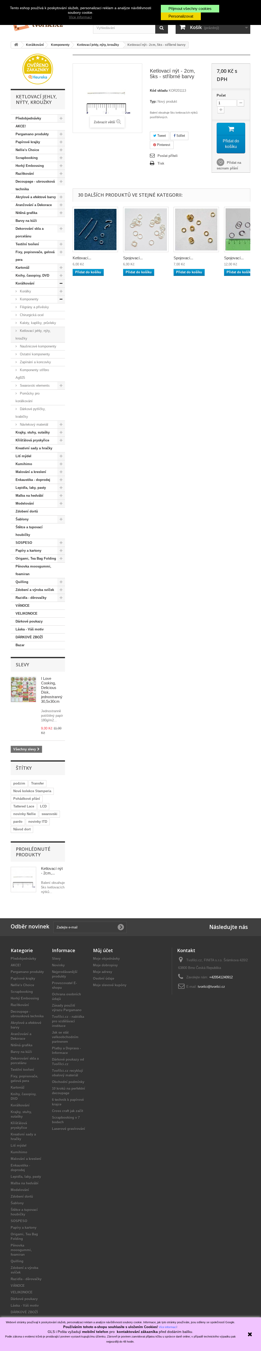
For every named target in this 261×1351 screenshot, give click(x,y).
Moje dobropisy (105, 965)
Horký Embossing (30, 166)
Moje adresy (102, 972)
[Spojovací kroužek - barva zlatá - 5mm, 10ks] (196, 229)
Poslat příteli (168, 156)
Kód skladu (159, 90)
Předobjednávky (28, 118)
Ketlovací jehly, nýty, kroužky (33, 334)
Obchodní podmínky (68, 1082)
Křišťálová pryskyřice (32, 440)
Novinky (58, 965)
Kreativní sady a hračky (34, 448)
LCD (43, 806)
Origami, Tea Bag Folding (36, 558)
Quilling (22, 582)
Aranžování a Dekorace (34, 205)
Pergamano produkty (32, 134)
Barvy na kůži (26, 221)
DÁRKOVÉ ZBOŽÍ (29, 637)
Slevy (22, 664)
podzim (19, 783)
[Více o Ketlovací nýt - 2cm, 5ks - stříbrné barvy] (23, 879)
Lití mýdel (23, 456)
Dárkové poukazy (29, 621)
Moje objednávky (106, 959)
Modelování (25, 503)
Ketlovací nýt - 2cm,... (52, 870)
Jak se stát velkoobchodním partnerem (65, 1037)
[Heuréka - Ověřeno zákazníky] (37, 69)
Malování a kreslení (31, 472)
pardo (17, 821)
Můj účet (103, 950)
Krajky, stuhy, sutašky (33, 432)
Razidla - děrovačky (31, 598)
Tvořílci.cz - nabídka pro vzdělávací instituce (68, 1021)
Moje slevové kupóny (109, 985)
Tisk (161, 163)
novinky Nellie (24, 814)
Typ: (153, 101)
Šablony (22, 519)
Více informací (80, 17)
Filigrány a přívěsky (34, 307)
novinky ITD (37, 821)
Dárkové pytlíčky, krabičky (31, 412)
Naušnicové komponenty (37, 346)
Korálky (25, 291)
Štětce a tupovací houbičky (29, 531)
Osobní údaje (103, 978)
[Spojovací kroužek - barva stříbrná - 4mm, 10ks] (145, 229)
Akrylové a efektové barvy (36, 197)
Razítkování (25, 173)
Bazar (20, 645)
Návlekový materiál (33, 424)
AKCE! (21, 126)
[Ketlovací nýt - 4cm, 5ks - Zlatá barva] (95, 229)
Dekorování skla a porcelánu (30, 232)
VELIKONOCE (26, 613)
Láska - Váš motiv (30, 629)
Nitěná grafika (26, 213)
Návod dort (22, 829)
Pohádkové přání (26, 799)
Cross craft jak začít (67, 1111)
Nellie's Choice (27, 150)
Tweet (161, 136)
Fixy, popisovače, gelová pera (35, 256)
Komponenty (28, 299)
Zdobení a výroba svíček (35, 590)
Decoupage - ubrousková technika (35, 185)
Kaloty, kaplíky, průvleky (37, 323)
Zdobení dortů (27, 511)
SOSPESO (24, 543)
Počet (221, 95)
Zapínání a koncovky (35, 362)
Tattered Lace (23, 806)
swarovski (49, 814)
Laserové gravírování (68, 1129)
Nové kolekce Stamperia (32, 791)
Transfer (37, 783)
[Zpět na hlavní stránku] (16, 45)
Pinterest (163, 145)
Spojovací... (133, 258)
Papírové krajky (28, 142)
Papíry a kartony (28, 550)
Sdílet (180, 136)
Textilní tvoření (27, 244)
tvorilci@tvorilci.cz (211, 987)
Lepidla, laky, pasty (31, 488)
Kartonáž (23, 267)
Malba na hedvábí (29, 495)
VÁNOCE (23, 605)
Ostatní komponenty (34, 354)
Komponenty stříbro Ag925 (32, 374)
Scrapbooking (27, 158)
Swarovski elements (34, 385)
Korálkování (25, 283)
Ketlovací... (82, 258)
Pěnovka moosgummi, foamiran (33, 570)
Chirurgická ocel (31, 315)
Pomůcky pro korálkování (28, 397)
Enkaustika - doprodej (33, 480)
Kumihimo (24, 464)
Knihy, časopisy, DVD (32, 275)
